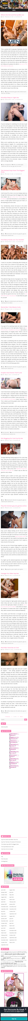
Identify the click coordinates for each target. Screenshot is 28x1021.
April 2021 (12, 923)
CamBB (8, 711)
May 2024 (3, 913)
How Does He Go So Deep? (7, 849)
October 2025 (4, 894)
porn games (20, 569)
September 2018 (13, 940)
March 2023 (3, 932)
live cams (19, 166)
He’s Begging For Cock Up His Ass (12, 438)
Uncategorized (8, 164)
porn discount (19, 301)
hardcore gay (19, 960)
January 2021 (12, 928)
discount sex (15, 233)
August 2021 (12, 916)
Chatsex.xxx (3, 166)
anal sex (13, 432)
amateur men (11, 951)
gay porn (20, 233)
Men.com (3, 93)
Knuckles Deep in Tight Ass (10, 97)
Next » (21, 716)
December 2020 (13, 930)
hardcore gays (6, 962)
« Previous (7, 716)
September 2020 (13, 937)
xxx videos (8, 93)
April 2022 (12, 897)
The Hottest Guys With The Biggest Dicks (10, 844)
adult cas (15, 164)
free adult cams (19, 711)
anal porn (15, 951)
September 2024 (4, 909)
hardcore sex (10, 235)
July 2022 (11, 892)
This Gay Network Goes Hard (7, 846)
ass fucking (24, 951)
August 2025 (4, 897)
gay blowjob (18, 956)
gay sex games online (20, 536)
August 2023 (4, 925)
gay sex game (14, 569)
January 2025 (4, 904)
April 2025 (3, 901)
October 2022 (4, 942)
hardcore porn (23, 91)
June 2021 (12, 921)
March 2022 (12, 899)
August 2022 (12, 890)
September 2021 (13, 913)
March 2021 (12, 925)
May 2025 (3, 899)
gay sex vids (17, 91)
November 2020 (13, 932)
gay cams (15, 166)
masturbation (11, 965)
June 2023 (3, 928)
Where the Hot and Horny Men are (12, 15)
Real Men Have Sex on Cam (10, 647)
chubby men (12, 711)
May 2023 (3, 930)
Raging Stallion (15, 966)
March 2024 (3, 916)
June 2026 (3, 890)
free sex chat (9, 166)
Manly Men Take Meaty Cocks (11, 307)
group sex (15, 960)
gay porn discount (10, 91)
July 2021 (11, 918)
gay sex (24, 233)
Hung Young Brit (23, 963)
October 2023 (4, 923)
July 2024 (3, 911)
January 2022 (12, 904)
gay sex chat (6, 960)
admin (3, 507)
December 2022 (4, 940)
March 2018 (12, 942)
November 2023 (4, 921)
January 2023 (4, 937)
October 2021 (12, 911)
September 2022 (4, 944)
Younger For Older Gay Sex (10, 573)
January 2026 (4, 892)
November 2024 (4, 906)
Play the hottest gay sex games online (14, 506)
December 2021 (13, 906)
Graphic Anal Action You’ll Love (11, 373)
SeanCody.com (4, 302)
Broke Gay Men (4, 726)
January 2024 (4, 918)
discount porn (9, 233)
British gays (3, 952)
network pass (20, 965)
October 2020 (12, 935)
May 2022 (12, 894)
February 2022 (13, 901)
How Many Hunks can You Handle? (12, 240)
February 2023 (4, 935)
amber (3, 16)
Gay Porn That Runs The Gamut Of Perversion (11, 842)
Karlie (3, 174)
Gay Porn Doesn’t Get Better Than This (9, 839)
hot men (18, 963)
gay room (20, 958)
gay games (8, 569)
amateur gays (20, 164)
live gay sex (6, 712)
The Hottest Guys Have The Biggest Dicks (13, 171)
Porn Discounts (5, 432)
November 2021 (13, 909)
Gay (3, 91)
